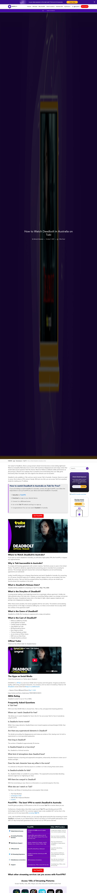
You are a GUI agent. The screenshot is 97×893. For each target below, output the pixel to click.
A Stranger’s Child (16, 795)
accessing (34, 813)
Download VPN (59, 6)
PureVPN (23, 495)
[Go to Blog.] (14, 460)
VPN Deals (34, 6)
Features (29, 6)
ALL (43, 10)
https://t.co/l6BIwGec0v (32, 686)
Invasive (13, 799)
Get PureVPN (85, 6)
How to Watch (51, 10)
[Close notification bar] (95, 2)
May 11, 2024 (32, 690)
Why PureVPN (42, 6)
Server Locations (50, 6)
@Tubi (19, 683)
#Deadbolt (11, 686)
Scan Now (84, 486)
